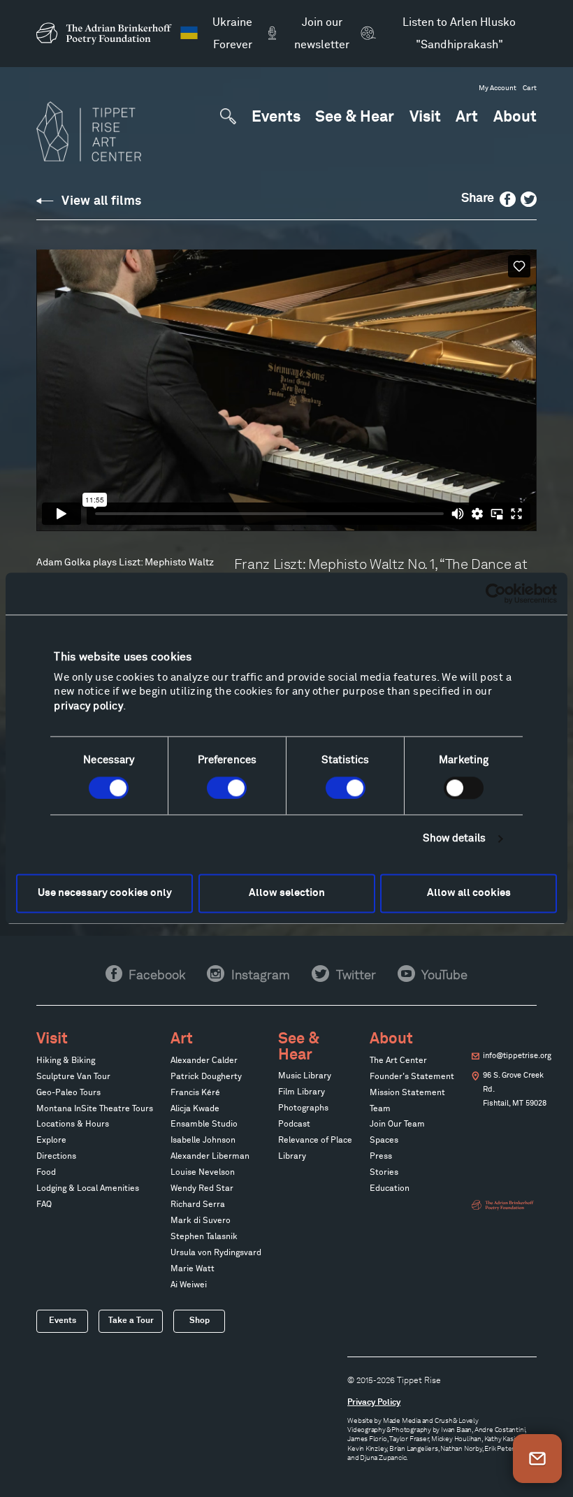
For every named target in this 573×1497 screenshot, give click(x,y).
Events (276, 117)
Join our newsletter (321, 33)
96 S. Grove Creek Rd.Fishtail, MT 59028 (514, 1089)
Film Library (301, 1092)
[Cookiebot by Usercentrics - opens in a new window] (496, 593)
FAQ (44, 1205)
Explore (51, 1140)
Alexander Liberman (210, 1156)
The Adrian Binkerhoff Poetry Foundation (504, 1205)
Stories (384, 1173)
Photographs (303, 1108)
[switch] (227, 787)
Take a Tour (131, 1320)
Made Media (402, 1420)
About (515, 117)
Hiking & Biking (65, 1061)
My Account (497, 88)
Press (381, 1156)
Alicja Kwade (195, 1109)
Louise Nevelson (203, 1173)
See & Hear (354, 117)
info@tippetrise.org (517, 1056)
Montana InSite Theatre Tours (94, 1109)
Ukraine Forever (232, 33)
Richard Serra (198, 1205)
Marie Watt (193, 1269)
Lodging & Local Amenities (87, 1189)
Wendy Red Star (202, 1189)
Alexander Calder (204, 1061)
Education (389, 1189)
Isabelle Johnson (203, 1140)
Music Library (304, 1076)
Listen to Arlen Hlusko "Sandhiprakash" (459, 33)
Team (380, 1109)
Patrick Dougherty (206, 1077)
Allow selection (287, 893)
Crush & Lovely (457, 1420)
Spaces (384, 1140)
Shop (199, 1320)
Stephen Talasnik (204, 1237)
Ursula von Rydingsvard (216, 1253)
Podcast (294, 1124)
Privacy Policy (373, 1402)
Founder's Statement (412, 1077)
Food (46, 1173)
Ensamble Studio (204, 1124)
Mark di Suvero (201, 1221)
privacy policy (88, 706)
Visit (425, 117)
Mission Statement (407, 1093)
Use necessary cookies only (105, 893)
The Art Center (398, 1061)
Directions (56, 1156)
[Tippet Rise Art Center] (88, 131)
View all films (101, 201)
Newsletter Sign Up (537, 1458)
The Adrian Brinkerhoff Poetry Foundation (107, 33)
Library (292, 1156)
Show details (454, 838)
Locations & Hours (72, 1124)
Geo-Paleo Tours (68, 1093)
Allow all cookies (469, 893)
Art (467, 117)
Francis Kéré (195, 1093)
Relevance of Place (315, 1140)
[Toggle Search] (228, 116)
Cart (530, 88)
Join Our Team (397, 1124)
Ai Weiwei (189, 1285)
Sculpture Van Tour (73, 1077)
